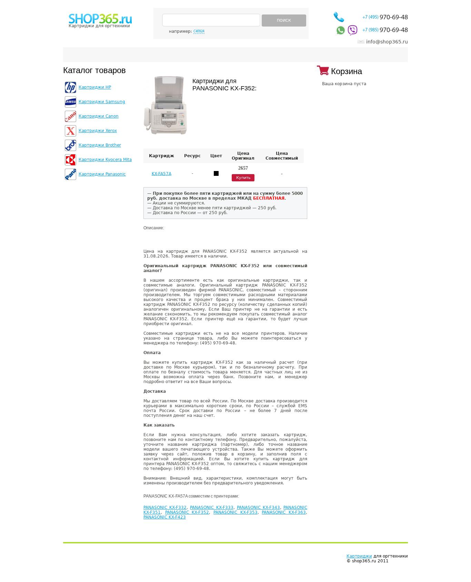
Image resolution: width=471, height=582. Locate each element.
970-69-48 (385, 17)
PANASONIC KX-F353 (235, 512)
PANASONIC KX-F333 (211, 507)
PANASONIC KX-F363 (284, 512)
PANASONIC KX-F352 (187, 512)
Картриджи (359, 556)
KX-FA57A (161, 173)
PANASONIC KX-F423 (164, 517)
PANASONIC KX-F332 (165, 507)
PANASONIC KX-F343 (258, 507)
